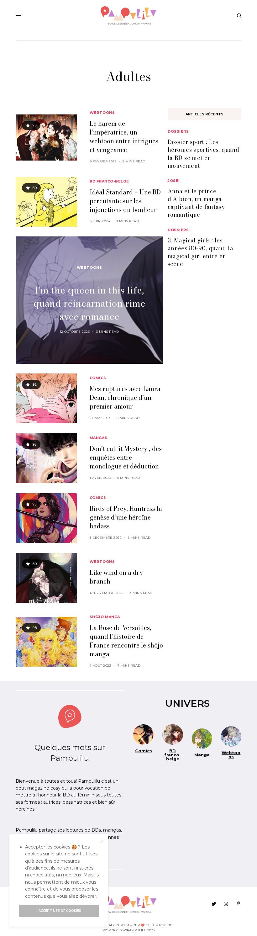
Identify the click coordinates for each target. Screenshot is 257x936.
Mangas (98, 438)
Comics (98, 378)
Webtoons (102, 112)
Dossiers (178, 131)
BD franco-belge (109, 181)
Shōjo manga (105, 617)
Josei (174, 180)
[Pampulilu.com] (129, 15)
